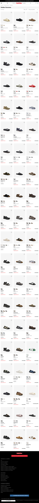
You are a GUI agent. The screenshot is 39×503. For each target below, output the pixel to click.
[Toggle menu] (1, 3)
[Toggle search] (7, 3)
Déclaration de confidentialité (5, 485)
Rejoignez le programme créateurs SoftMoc (7, 466)
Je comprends (8, 500)
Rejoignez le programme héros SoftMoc (7, 470)
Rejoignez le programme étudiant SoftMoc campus (8, 467)
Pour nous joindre (3, 465)
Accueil (2, 5)
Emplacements (3, 474)
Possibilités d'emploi (4, 486)
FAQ (1, 460)
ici (14, 498)
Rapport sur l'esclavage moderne (6, 487)
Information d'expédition (4, 461)
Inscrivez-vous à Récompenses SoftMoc (19, 455)
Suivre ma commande (4, 478)
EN (35, 3)
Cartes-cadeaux (3, 479)
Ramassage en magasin (4, 464)
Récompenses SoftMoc (4, 475)
